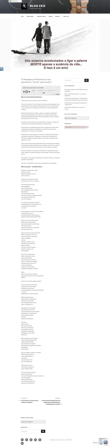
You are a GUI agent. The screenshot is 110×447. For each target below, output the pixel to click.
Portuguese (14, 1)
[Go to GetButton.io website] (106, 445)
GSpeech (57, 94)
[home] (22, 439)
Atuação (57, 16)
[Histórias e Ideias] (31, 439)
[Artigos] (35, 439)
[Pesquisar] (86, 80)
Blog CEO (37, 6)
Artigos (50, 16)
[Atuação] (39, 439)
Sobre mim (66, 16)
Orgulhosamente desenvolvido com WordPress (61, 439)
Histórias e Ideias (41, 16)
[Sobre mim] (22, 443)
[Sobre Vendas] (26, 439)
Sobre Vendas (30, 16)
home (22, 16)
